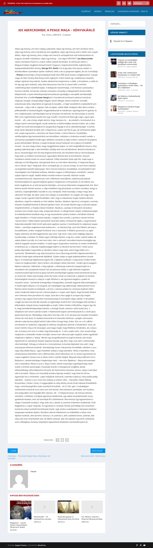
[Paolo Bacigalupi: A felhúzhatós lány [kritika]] (68, 507)
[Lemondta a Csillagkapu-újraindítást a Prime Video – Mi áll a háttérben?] (114, 85)
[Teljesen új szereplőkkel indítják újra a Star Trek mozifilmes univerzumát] (114, 62)
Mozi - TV (129, 90)
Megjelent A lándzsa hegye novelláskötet (129, 108)
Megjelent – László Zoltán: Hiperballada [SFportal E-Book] (18, 525)
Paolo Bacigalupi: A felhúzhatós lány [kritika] (68, 518)
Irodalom (109, 11)
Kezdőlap (86, 11)
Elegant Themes (21, 545)
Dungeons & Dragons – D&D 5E (133, 11)
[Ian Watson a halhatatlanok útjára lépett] (114, 98)
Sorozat (129, 77)
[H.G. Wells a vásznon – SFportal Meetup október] (92, 507)
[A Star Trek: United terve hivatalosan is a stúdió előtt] (114, 74)
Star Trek (135, 77)
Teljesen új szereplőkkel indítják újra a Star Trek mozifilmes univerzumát (127, 62)
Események (130, 101)
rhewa (49, 35)
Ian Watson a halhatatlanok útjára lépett (129, 97)
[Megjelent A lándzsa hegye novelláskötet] (114, 108)
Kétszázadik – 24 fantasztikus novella (42, 518)
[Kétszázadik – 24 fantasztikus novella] (44, 507)
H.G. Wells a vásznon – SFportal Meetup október (92, 518)
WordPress (42, 545)
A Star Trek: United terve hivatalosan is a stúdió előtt (129, 74)
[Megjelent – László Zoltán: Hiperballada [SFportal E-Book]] (20, 510)
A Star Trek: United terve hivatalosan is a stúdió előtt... (34, 3)
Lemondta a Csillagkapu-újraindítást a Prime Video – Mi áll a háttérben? (130, 85)
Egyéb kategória (132, 67)
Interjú (97, 11)
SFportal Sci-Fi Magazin (123, 41)
